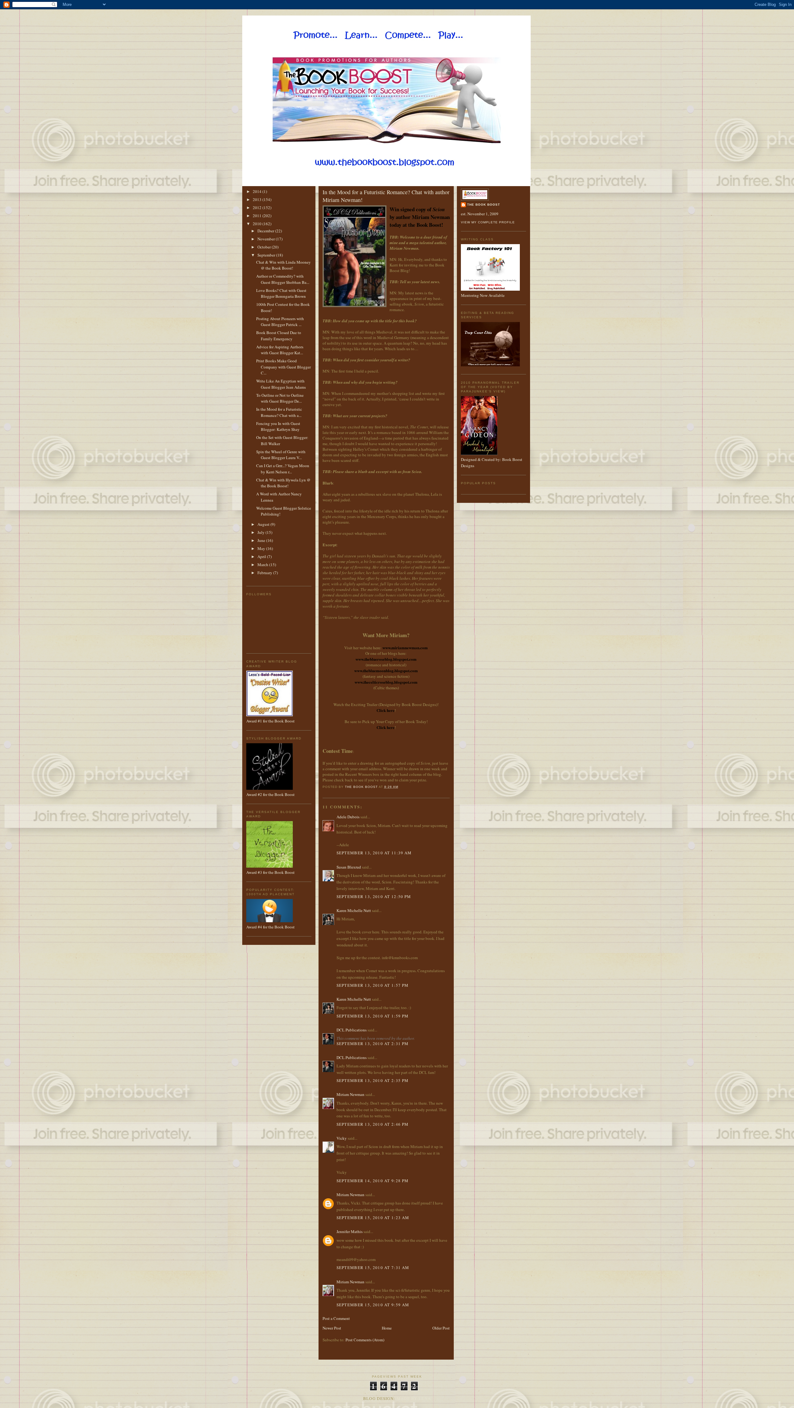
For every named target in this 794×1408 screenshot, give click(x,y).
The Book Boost (483, 204)
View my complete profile (488, 222)
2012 (257, 207)
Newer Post (332, 1328)
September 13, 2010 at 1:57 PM (373, 985)
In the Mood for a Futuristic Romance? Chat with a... (279, 412)
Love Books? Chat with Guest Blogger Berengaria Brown (281, 293)
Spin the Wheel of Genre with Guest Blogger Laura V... (281, 455)
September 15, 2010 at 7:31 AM (373, 1267)
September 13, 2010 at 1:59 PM (373, 1016)
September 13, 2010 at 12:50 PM (374, 896)
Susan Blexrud (349, 867)
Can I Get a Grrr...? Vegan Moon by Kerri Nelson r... (282, 469)
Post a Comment (336, 1318)
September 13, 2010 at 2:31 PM (373, 1043)
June (261, 540)
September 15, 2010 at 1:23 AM (373, 1217)
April (262, 556)
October (264, 247)
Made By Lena (414, 1398)
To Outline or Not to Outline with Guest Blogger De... (280, 398)
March (263, 564)
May (261, 548)
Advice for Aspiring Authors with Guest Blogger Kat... (279, 350)
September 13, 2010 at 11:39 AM (374, 853)
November (266, 239)
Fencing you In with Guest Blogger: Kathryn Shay (278, 426)
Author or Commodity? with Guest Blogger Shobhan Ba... (282, 279)
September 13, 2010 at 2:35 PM (373, 1080)
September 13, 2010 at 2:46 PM (373, 1124)
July (261, 532)
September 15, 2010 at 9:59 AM (373, 1304)
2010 (257, 223)
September (266, 255)
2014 (257, 191)
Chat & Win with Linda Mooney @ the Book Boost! (283, 265)
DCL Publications (352, 1030)
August (263, 524)
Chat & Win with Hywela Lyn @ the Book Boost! (283, 483)
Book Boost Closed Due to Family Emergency (278, 336)
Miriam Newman (350, 1094)
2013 (257, 199)
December (266, 231)
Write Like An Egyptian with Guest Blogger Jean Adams (281, 384)
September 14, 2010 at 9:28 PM (373, 1180)
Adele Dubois (348, 817)
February (265, 572)
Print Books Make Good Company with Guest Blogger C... (283, 367)
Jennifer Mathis (350, 1231)
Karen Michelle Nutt (354, 910)
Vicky (342, 1138)
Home (387, 1328)
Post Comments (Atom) (365, 1340)
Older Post (441, 1328)
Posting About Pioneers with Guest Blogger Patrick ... (280, 322)
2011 (257, 215)
